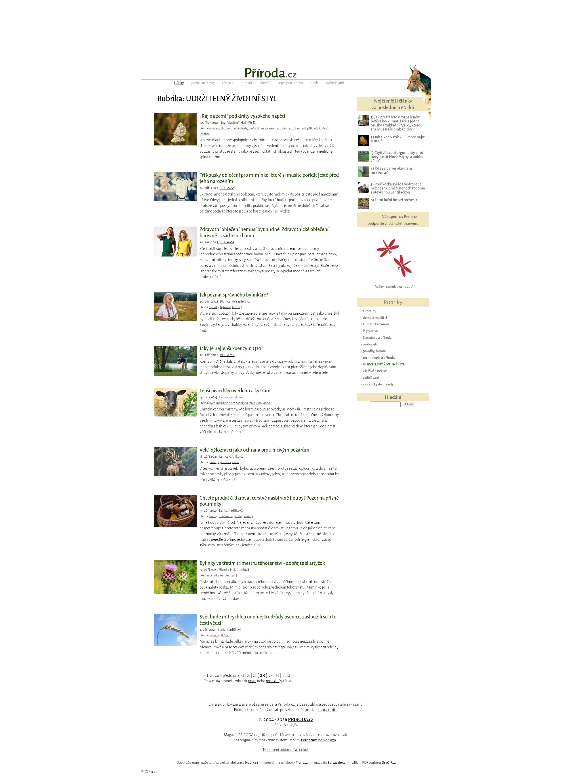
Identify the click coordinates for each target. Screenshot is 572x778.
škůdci (225, 635)
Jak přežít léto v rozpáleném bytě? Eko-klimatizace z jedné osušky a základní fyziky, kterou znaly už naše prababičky (397, 123)
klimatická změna (376, 324)
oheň (235, 462)
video (266, 403)
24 (270, 675)
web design (318, 740)
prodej (238, 516)
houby (213, 516)
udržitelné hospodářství (232, 403)
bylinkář (225, 307)
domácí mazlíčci (375, 318)
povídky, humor (374, 351)
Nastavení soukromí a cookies (286, 750)
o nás (315, 83)
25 (277, 675)
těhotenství (227, 575)
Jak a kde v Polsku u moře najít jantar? (398, 139)
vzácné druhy (239, 128)
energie (214, 128)
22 (254, 675)
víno (258, 403)
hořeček (254, 128)
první (252, 681)
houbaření (226, 516)
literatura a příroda (377, 337)
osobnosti (370, 344)
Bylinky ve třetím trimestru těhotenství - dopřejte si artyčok (262, 563)
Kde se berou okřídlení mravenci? (391, 170)
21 (248, 675)
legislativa (370, 331)
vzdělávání (371, 377)
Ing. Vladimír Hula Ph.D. (238, 122)
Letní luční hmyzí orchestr (394, 200)
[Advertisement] (286, 31)
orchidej (281, 128)
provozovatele (334, 704)
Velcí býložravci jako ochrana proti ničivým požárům (254, 450)
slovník (265, 83)
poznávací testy (203, 83)
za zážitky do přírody (378, 384)
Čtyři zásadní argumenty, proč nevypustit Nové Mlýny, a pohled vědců (398, 157)
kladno (225, 128)
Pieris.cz (410, 216)
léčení (236, 307)
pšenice (214, 635)
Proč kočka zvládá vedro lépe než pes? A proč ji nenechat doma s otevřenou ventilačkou (398, 188)
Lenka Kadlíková (231, 397)
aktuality (369, 311)
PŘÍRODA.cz (300, 719)
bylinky (214, 307)
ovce (212, 403)
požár (213, 462)
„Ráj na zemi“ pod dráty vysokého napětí (242, 116)
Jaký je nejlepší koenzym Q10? (231, 348)
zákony (248, 516)
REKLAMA (227, 188)
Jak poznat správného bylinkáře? (234, 295)
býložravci (224, 462)
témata (227, 83)
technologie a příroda (379, 358)
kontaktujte (327, 709)
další (286, 675)
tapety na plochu (290, 83)
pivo (252, 403)
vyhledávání (335, 83)
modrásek (267, 128)
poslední (273, 681)
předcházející (233, 675)
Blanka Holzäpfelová (235, 301)
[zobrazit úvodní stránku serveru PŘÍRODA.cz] (286, 73)
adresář (246, 83)
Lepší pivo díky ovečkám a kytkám (235, 390)
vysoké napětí (297, 128)
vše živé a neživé (375, 371)
